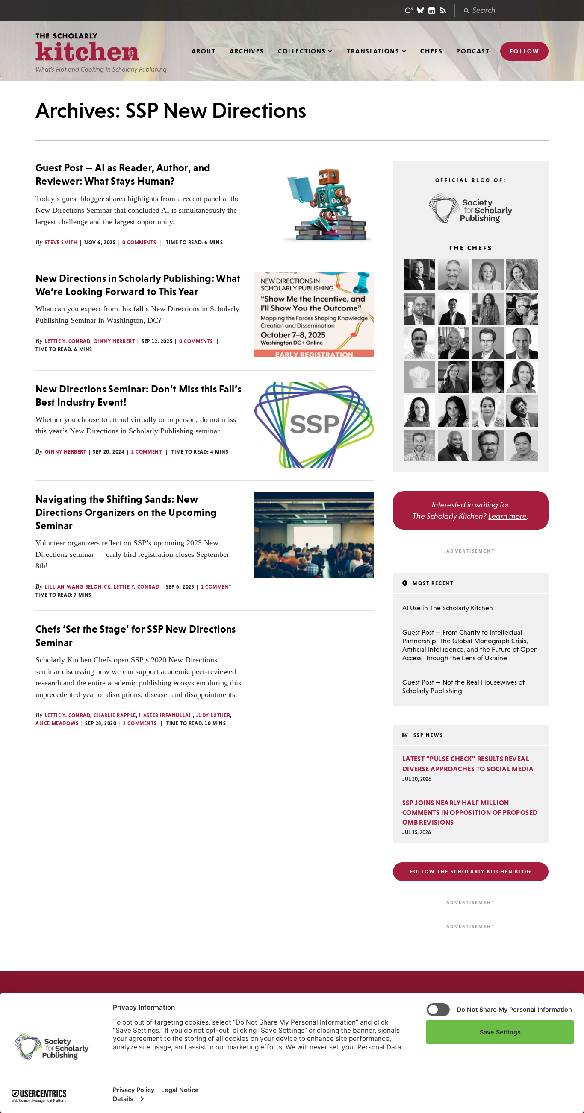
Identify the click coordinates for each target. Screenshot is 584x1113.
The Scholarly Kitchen (87, 47)
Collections (302, 51)
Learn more (507, 516)
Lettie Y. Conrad (68, 341)
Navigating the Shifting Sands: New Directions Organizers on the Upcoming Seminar (126, 512)
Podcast (473, 51)
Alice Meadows (57, 723)
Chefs (431, 51)
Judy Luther (213, 715)
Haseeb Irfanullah (166, 715)
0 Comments (139, 243)
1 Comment (146, 452)
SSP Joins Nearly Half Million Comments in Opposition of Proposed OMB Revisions (470, 812)
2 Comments (139, 723)
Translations (373, 51)
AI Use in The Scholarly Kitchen (447, 608)
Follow (524, 51)
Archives (247, 51)
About (204, 51)
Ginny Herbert (114, 341)
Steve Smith (61, 243)
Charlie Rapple (115, 715)
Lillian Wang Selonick (78, 587)
